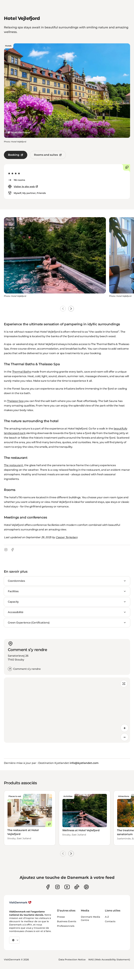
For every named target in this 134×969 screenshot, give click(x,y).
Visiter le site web (24, 186)
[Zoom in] (124, 728)
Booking (13, 154)
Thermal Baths (21, 371)
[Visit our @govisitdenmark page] (77, 887)
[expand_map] (123, 683)
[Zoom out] (124, 737)
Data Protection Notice (72, 959)
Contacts (110, 921)
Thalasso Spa (15, 401)
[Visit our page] (57, 887)
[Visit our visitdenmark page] (67, 887)
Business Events (66, 921)
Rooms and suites (46, 154)
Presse (61, 916)
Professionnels (65, 925)
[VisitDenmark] (20, 902)
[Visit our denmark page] (48, 887)
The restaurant (13, 465)
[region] (67, 710)
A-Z (107, 916)
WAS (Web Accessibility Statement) (109, 959)
